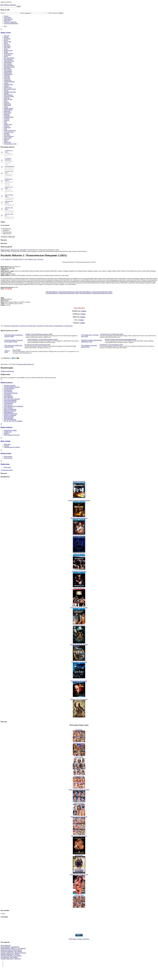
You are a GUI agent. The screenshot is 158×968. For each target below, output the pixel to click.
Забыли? (27, 13)
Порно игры (5, 464)
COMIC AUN (8, 432)
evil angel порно (14, 325)
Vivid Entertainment (9, 81)
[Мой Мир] (18, 358)
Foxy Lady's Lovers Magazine (12, 399)
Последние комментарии (11, 23)
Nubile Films (7, 142)
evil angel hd (39, 325)
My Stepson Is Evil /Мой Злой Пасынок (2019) (37, 344)
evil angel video (31, 325)
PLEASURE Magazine (10, 402)
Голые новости (8, 458)
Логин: (3, 13)
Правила (7, 5)
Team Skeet (7, 78)
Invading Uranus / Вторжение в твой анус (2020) (39, 334)
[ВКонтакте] (13, 358)
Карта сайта (7, 20)
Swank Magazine (8, 403)
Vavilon (7, 259)
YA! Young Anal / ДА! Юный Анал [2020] (111, 334)
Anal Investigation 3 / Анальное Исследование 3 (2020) (42, 339)
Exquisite (6, 93)
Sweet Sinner (7, 55)
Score (5, 129)
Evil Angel (7, 44)
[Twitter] (14, 358)
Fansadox (6, 433)
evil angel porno (68, 325)
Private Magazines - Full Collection (10, 947)
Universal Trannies (9, 96)
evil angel (6, 325)
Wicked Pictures (8, 109)
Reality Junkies (8, 69)
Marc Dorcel (7, 46)
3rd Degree (7, 75)
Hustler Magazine (8, 418)
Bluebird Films (8, 72)
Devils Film (7, 77)
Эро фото (6, 445)
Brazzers (6, 37)
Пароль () (25, 13)
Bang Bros (7, 114)
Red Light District (8, 65)
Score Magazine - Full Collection (9, 957)
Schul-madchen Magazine (10, 393)
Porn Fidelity (7, 68)
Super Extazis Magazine (10, 400)
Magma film (7, 111)
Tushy (5, 121)
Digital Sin (7, 98)
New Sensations (8, 59)
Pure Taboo (7, 135)
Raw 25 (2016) (17, 350)
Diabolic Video (8, 124)
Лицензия (13, 5)
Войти (61, 13)
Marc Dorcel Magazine (10, 419)
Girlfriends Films (8, 84)
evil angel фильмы (58, 325)
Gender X (6, 126)
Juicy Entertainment (9, 58)
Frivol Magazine (8, 407)
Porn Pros (6, 102)
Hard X (6, 56)
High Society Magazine (10, 410)
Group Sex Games (9, 132)
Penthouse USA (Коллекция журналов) (11, 949)
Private (6, 49)
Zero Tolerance (8, 64)
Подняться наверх (22, 364)
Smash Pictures (8, 62)
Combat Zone (7, 80)
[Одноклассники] (16, 358)
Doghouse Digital (8, 117)
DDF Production (8, 95)
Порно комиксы (6, 427)
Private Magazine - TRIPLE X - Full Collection (13, 948)
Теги (5, 26)
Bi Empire (6, 35)
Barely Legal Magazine (10, 409)
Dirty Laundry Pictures (10, 89)
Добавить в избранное (10, 22)
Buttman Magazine (9, 416)
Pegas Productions (8, 136)
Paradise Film (7, 103)
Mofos (5, 101)
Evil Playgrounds (8, 53)
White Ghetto (7, 105)
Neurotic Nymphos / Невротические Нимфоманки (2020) (120, 339)
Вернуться (31, 364)
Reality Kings (7, 112)
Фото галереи (5, 441)
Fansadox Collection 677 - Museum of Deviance (13, 952)
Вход (2, 5)
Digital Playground (9, 61)
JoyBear (6, 83)
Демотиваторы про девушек (12, 447)
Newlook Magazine (9, 388)
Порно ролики (6, 453)
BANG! (6, 40)
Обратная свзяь (8, 19)
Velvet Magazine (8, 396)
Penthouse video (8, 50)
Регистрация (7, 17)
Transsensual (7, 127)
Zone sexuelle (7, 138)
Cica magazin (7, 394)
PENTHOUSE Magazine (10, 413)
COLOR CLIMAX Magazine (12, 387)
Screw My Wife (8, 99)
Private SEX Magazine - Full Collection (11, 955)
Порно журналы (7, 382)
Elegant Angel (7, 87)
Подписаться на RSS (7, 470)
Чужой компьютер (53, 13)
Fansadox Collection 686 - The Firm (10, 954)
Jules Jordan (7, 47)
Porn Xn (6, 90)
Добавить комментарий (7, 371)
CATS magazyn (8, 404)
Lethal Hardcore (8, 74)
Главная (6, 16)
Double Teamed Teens (10, 130)
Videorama (7, 115)
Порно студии (6, 32)
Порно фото (7, 444)
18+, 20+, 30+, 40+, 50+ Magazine (13, 421)
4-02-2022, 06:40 (17, 259)
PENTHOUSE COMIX (10, 430)
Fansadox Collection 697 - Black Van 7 (11, 958)
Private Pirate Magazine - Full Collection (11, 951)
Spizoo (6, 140)
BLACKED (7, 38)
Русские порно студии (10, 143)
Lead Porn (6, 133)
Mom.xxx (6, 139)
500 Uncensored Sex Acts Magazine (13, 406)
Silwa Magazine (8, 391)
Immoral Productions (9, 66)
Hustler (6, 52)
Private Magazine (8, 397)
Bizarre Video (7, 41)
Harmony (6, 86)
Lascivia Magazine (5, 945)
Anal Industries (8, 71)
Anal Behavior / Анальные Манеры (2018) (111, 344)
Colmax (6, 106)
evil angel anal (23, 325)
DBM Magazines (8, 412)
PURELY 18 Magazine (10, 415)
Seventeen (6, 120)
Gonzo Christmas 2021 (9, 166)
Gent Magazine (8, 390)
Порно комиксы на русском (11, 435)
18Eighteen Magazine (9, 385)
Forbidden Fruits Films (10, 92)
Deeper (6, 43)
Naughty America (8, 108)
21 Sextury (7, 118)
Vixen (5, 123)
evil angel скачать (48, 325)
